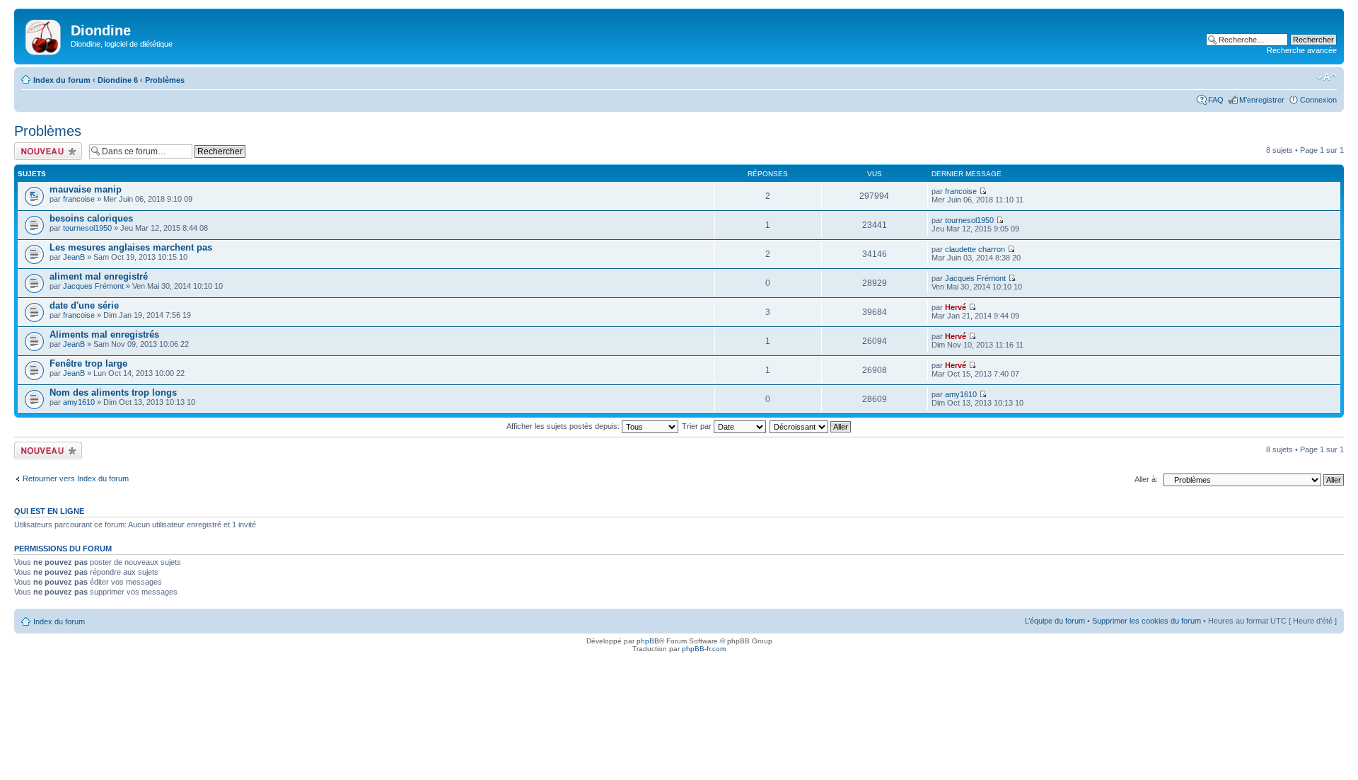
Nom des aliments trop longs (113, 392)
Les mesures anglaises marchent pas (131, 247)
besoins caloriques (91, 218)
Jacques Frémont (93, 286)
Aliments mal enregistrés (104, 334)
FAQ (1216, 100)
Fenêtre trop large (88, 363)
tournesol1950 (87, 228)
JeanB (74, 257)
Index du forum (62, 80)
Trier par (698, 426)
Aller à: (1146, 479)
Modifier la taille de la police (1326, 77)
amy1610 (79, 402)
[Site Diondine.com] (44, 34)
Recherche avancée (1302, 50)
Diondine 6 (118, 80)
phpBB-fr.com (704, 649)
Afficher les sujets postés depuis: (564, 426)
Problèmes (165, 80)
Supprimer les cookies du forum (1146, 620)
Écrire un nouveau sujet (45, 150)
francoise (79, 199)
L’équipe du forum (1055, 620)
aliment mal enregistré (99, 276)
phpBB (648, 641)
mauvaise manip (86, 189)
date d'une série (84, 305)
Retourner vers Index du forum (76, 478)
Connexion (1318, 100)
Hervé (955, 307)
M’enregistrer (1261, 100)
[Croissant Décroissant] (811, 426)
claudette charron (975, 249)
